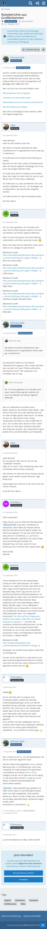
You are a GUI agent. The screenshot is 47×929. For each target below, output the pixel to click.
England (8, 900)
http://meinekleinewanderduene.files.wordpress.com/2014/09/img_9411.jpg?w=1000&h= (23, 256)
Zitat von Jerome (15, 382)
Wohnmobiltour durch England (16, 93)
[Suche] (30, 3)
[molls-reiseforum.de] (4, 3)
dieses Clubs (30, 772)
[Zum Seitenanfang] (43, 925)
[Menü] (43, 3)
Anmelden (23, 879)
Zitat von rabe (14, 340)
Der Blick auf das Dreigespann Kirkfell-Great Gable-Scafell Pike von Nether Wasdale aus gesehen (22, 619)
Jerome (8, 788)
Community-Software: (23, 925)
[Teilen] (43, 49)
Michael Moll (27, 21)
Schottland (34, 900)
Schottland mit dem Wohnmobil (17, 98)
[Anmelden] (37, 3)
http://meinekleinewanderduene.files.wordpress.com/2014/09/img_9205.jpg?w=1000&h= (23, 295)
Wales (23, 904)
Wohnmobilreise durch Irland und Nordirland (23, 102)
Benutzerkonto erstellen (23, 873)
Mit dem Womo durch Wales (15, 107)
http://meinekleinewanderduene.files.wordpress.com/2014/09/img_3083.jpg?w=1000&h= (23, 307)
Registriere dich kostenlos (30, 863)
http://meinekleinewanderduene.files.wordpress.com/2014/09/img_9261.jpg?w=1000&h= (23, 269)
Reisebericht (20, 900)
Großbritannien (10, 904)
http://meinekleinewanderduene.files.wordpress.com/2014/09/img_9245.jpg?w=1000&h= (23, 282)
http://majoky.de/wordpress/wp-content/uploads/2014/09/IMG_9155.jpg (20, 644)
